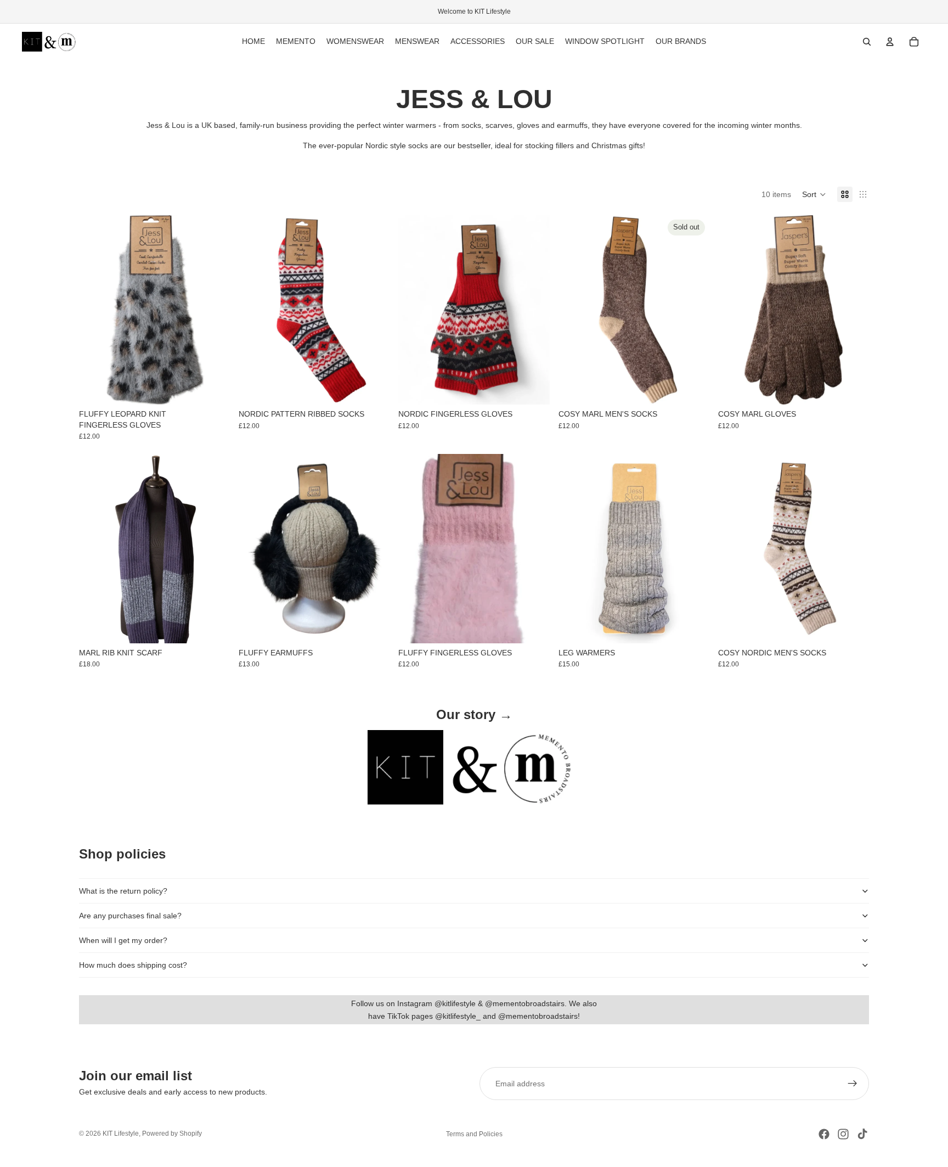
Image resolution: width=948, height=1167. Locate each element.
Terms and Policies (474, 1134)
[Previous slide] (95, 548)
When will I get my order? (123, 940)
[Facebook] (824, 1134)
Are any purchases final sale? (130, 915)
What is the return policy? (123, 891)
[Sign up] (852, 1083)
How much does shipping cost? (133, 965)
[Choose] (213, 387)
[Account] (890, 42)
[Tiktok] (862, 1134)
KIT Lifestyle (121, 1133)
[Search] (867, 42)
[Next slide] (213, 548)
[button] (814, 194)
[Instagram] (843, 1134)
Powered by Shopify (172, 1133)
